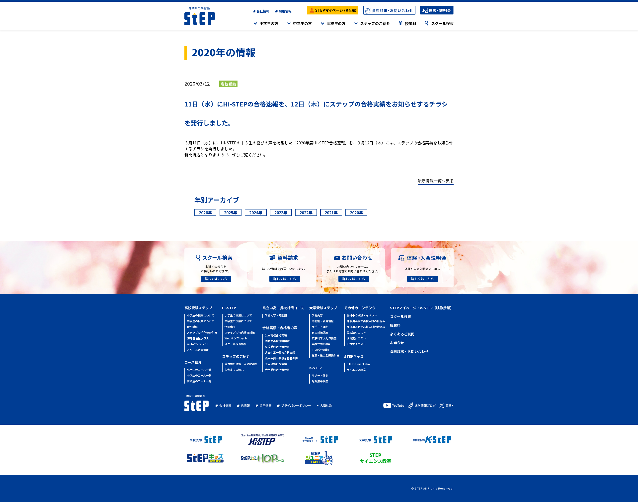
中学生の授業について (200, 321)
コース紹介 (193, 362)
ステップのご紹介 (375, 23)
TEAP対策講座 (321, 350)
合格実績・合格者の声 (279, 327)
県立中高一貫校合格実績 (280, 352)
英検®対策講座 (321, 344)
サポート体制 (320, 327)
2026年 (205, 212)
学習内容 (317, 315)
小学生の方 (268, 23)
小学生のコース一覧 (199, 370)
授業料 (410, 23)
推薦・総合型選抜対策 (325, 355)
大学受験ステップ (323, 307)
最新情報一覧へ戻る (436, 181)
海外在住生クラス (198, 338)
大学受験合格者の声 (277, 370)
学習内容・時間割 (276, 315)
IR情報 (245, 405)
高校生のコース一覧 (199, 381)
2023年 (280, 212)
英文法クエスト (356, 332)
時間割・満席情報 (323, 321)
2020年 (356, 212)
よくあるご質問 (402, 333)
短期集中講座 (320, 381)
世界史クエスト (356, 338)
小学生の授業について (200, 315)
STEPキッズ (354, 356)
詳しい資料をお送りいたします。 (284, 269)
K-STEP (315, 367)
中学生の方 (302, 23)
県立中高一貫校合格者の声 (281, 358)
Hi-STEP (229, 307)
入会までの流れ (234, 370)
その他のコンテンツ (360, 307)
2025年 (230, 212)
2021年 (331, 212)
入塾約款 (326, 405)
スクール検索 (442, 23)
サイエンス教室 (356, 370)
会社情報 (262, 11)
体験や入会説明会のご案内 (422, 269)
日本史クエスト (356, 344)
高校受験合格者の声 (277, 347)
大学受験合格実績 (276, 364)
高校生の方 (336, 23)
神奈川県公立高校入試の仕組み (366, 321)
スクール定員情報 (198, 350)
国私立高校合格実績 (277, 341)
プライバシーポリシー (296, 405)
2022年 (306, 212)
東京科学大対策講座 (324, 338)
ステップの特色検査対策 (202, 332)
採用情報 (285, 11)
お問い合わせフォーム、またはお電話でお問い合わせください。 (353, 268)
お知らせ (397, 342)
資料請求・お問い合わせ (409, 351)
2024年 (255, 212)
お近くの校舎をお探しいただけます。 (216, 268)
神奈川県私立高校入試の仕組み (366, 327)
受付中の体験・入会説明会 (241, 364)
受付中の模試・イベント (362, 315)
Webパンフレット (198, 344)
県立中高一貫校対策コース (283, 307)
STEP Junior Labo (358, 364)
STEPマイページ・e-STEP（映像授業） (422, 307)
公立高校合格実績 (276, 335)
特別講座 (192, 327)
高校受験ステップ (198, 307)
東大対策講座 (320, 332)
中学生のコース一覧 (199, 375)
